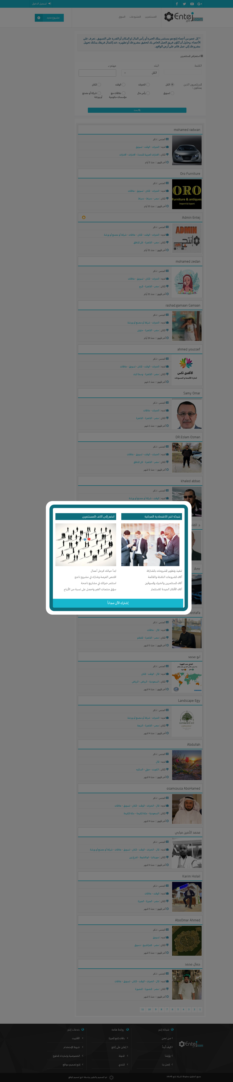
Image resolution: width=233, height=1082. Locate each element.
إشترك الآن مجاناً (118, 603)
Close (189, 502)
